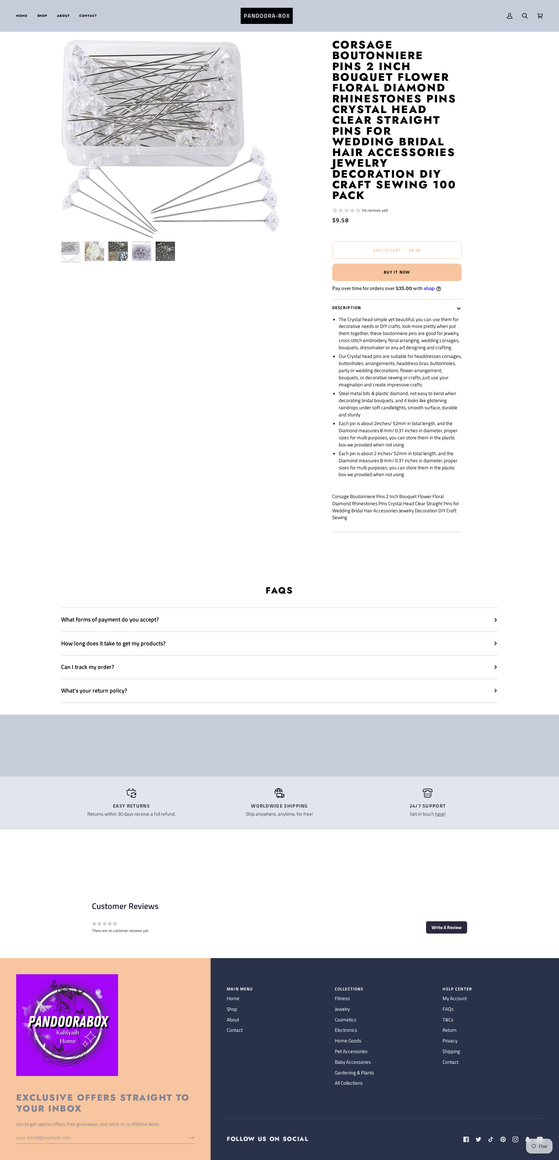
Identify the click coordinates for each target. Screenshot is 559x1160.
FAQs (448, 1009)
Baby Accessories (353, 1062)
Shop (232, 1009)
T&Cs (448, 1019)
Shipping (451, 1051)
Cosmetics (345, 1019)
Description (346, 308)
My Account (455, 998)
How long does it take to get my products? (113, 643)
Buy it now (397, 272)
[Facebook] (466, 1139)
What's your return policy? (94, 690)
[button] (42, 16)
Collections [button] (349, 989)
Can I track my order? (87, 667)
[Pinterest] (503, 1139)
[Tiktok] (491, 1139)
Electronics (346, 1030)
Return (449, 1030)
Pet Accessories (351, 1051)
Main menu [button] (240, 989)
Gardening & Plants (354, 1072)
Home (233, 998)
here (439, 814)
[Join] (185, 1138)
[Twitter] (478, 1139)
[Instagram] (515, 1139)
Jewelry (342, 1009)
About (233, 1019)
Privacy (450, 1040)
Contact (235, 1030)
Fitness (342, 998)
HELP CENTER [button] (457, 989)
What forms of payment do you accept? (110, 619)
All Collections (349, 1083)
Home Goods (348, 1040)
